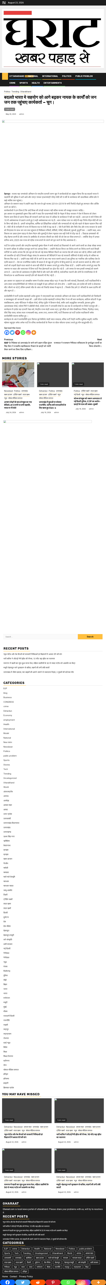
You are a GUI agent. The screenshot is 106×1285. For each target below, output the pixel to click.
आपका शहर (7, 805)
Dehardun (43, 391)
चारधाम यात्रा (8, 886)
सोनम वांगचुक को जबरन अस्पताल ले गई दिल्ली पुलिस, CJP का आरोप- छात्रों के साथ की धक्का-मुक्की (88, 401)
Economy (7, 715)
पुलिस (5, 975)
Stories (6, 765)
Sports (23, 83)
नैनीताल (6, 953)
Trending (15, 92)
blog (5, 693)
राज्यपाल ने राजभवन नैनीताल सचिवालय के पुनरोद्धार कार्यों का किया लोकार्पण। (78, 342)
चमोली (5, 868)
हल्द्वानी (5, 1083)
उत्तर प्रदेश (7, 814)
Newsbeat (8, 391)
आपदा (5, 809)
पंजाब (5, 966)
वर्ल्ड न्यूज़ (6, 1043)
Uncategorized (10, 778)
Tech (5, 769)
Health (36, 83)
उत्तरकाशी (7, 818)
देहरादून (6, 930)
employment (9, 720)
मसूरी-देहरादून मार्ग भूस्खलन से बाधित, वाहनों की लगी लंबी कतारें (26, 667)
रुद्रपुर (6, 1029)
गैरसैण (5, 863)
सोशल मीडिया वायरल (15, 398)
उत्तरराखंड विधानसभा (11, 823)
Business (7, 697)
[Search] (102, 76)
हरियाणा (6, 1078)
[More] (33, 332)
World (6, 787)
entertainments (53, 83)
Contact (13, 1276)
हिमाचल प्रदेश (8, 1087)
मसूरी (5, 1002)
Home (5, 1276)
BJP (5, 688)
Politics (66, 76)
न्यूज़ (5, 398)
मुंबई (4, 1007)
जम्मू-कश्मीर (7, 890)
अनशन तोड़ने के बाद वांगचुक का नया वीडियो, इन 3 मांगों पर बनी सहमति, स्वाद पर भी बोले (18, 405)
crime (12, 83)
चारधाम (6, 881)
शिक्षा (5, 1052)
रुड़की (5, 1025)
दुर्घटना (6, 917)
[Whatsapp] (23, 332)
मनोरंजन (6, 998)
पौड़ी (4, 980)
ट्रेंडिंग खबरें (17, 394)
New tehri (7, 742)
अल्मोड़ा (6, 800)
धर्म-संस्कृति (7, 939)
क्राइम (5, 850)
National (33, 76)
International (50, 76)
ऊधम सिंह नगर (9, 836)
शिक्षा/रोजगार (8, 1056)
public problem (84, 76)
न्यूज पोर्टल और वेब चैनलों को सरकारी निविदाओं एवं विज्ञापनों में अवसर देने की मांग (32, 654)
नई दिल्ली (77, 394)
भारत (5, 989)
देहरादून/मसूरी (8, 935)
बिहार (5, 984)
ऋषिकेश (6, 841)
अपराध (6, 796)
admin (21, 114)
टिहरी (5, 895)
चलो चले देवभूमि (9, 877)
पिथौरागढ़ (6, 971)
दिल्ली (5, 912)
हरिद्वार (5, 1074)
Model (6, 733)
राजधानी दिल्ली (8, 1016)
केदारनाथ (6, 845)
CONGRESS (8, 702)
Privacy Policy (26, 1276)
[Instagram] (28, 332)
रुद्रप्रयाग (7, 1034)
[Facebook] (6, 332)
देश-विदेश (7, 926)
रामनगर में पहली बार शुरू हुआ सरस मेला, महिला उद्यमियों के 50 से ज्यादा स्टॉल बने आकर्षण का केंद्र (39, 663)
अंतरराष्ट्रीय (8, 791)
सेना (4, 1065)
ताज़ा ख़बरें (7, 908)
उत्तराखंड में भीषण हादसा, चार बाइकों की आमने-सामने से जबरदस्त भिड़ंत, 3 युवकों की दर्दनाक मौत (38, 672)
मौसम (5, 1011)
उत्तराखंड (24, 391)
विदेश (5, 1047)
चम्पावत (6, 872)
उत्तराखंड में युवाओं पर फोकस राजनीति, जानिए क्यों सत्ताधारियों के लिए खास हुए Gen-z (52, 405)
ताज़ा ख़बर (26, 394)
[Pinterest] (17, 332)
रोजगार (6, 1038)
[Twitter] (12, 332)
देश (4, 921)
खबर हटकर (8, 394)
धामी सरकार (7, 944)
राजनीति (6, 1020)
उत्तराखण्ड (7, 832)
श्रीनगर (6, 1061)
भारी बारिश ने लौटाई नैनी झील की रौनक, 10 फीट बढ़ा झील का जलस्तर (29, 658)
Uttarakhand (16, 76)
